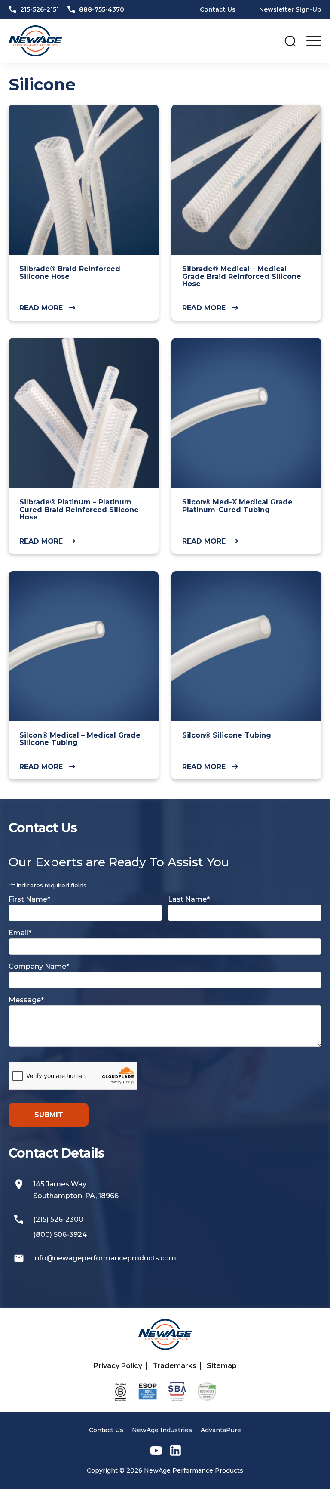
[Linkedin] (175, 1450)
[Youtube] (156, 1450)
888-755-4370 (100, 9)
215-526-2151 (38, 9)
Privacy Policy (118, 1366)
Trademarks (174, 1366)
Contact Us (217, 9)
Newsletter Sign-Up (290, 9)
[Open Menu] (313, 41)
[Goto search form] (290, 41)
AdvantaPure (221, 1430)
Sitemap (222, 1366)
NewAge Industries (162, 1430)
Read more (41, 308)
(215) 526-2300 (58, 1219)
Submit (48, 1115)
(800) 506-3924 (60, 1234)
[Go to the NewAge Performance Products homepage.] (35, 40)
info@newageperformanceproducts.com (104, 1258)
